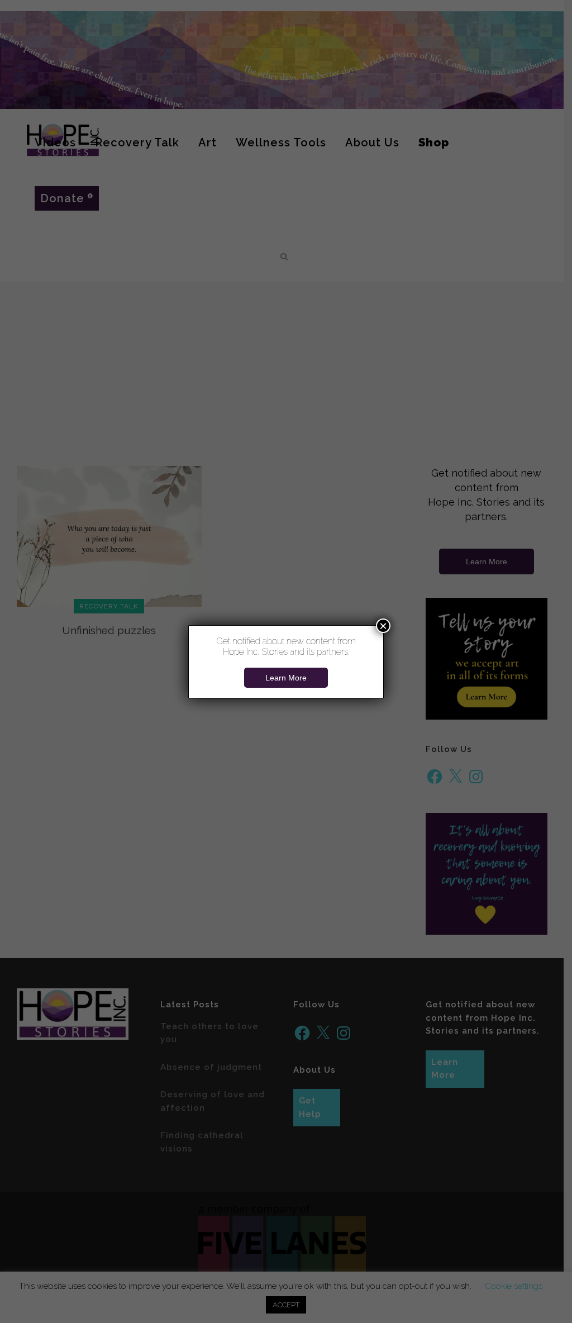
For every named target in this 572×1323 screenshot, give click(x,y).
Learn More (286, 677)
